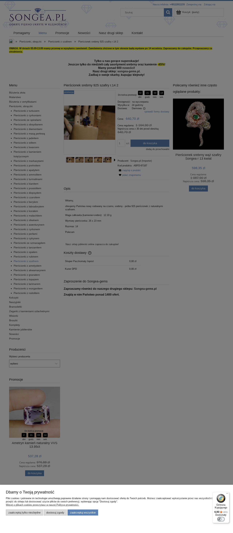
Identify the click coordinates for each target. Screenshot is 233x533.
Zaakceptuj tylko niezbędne (24, 512)
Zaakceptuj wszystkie (83, 512)
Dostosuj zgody (55, 512)
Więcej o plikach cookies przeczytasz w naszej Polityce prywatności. (42, 504)
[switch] (221, 519)
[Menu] (227, 494)
